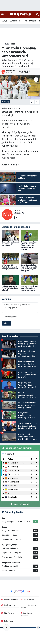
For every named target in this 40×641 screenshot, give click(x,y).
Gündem (13, 21)
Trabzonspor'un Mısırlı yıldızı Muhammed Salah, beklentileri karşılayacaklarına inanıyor (29, 245)
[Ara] (37, 14)
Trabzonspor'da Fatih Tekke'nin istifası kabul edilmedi (10, 288)
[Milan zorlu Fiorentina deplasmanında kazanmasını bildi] (20, 87)
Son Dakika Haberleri (26, 614)
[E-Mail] (16, 218)
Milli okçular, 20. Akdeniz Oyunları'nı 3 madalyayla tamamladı (10, 267)
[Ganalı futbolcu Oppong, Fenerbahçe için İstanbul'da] (10, 235)
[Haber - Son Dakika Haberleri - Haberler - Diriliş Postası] (20, 14)
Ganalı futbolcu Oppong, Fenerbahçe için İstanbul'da (10, 244)
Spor (13, 44)
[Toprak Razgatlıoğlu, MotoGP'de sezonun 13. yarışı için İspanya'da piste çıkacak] (29, 258)
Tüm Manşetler (9, 613)
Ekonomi (23, 21)
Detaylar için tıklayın (20, 504)
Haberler (5, 44)
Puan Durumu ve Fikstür (28, 606)
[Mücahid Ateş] (7, 214)
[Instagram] (20, 591)
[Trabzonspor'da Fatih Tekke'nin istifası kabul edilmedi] (10, 279)
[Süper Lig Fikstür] (37, 512)
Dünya (4, 21)
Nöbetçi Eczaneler (11, 600)
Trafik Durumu (9, 605)
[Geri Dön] (6, 627)
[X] (16, 591)
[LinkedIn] (24, 591)
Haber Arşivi (8, 621)
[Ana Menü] (2, 14)
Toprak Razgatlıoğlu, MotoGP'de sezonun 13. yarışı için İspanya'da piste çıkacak (29, 268)
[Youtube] (28, 591)
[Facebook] (11, 591)
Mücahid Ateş (19, 213)
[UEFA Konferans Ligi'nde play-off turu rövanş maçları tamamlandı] (29, 279)
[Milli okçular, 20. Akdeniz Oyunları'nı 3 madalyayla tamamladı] (10, 258)
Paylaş (6, 102)
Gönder (6, 323)
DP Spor (32, 21)
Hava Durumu (29, 600)
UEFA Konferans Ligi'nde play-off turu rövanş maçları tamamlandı (29, 288)
